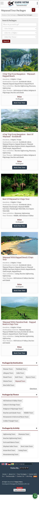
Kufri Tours (19, 377)
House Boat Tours (9, 450)
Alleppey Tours (8, 373)
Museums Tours (23, 434)
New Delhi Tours (8, 385)
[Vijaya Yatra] (18, 3)
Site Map (29, 476)
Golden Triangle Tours (10, 421)
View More (33, 389)
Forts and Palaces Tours (11, 442)
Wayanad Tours (20, 381)
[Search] (33, 10)
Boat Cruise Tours (27, 446)
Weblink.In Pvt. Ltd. (24, 484)
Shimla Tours (7, 381)
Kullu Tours (20, 373)
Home (4, 15)
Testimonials (10, 476)
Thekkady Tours (21, 369)
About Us (12, 474)
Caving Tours (22, 450)
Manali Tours (7, 377)
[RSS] (35, 476)
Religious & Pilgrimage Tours (12, 409)
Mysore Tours (30, 377)
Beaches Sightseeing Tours (12, 438)
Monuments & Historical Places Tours (16, 417)
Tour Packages (11, 15)
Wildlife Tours (28, 413)
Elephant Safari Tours (10, 446)
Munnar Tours (8, 369)
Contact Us (20, 476)
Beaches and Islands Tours (12, 413)
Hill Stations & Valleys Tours (12, 401)
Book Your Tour (19, 103)
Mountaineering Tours (10, 454)
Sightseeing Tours (9, 434)
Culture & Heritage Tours (11, 405)
